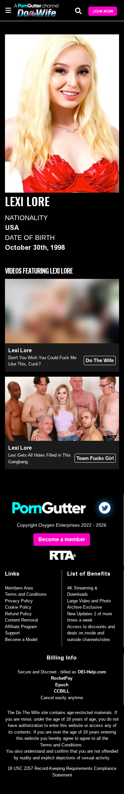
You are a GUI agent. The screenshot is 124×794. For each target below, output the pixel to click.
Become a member (61, 539)
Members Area (19, 588)
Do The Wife (100, 360)
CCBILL (61, 691)
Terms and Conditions (26, 594)
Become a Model (21, 639)
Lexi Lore (20, 350)
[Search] (78, 10)
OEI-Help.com (92, 671)
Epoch (61, 684)
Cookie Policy (18, 607)
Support (12, 632)
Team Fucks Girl (95, 458)
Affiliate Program (21, 626)
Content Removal (21, 620)
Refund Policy (18, 613)
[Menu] (8, 10)
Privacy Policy (19, 600)
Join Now (103, 11)
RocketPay (61, 678)
